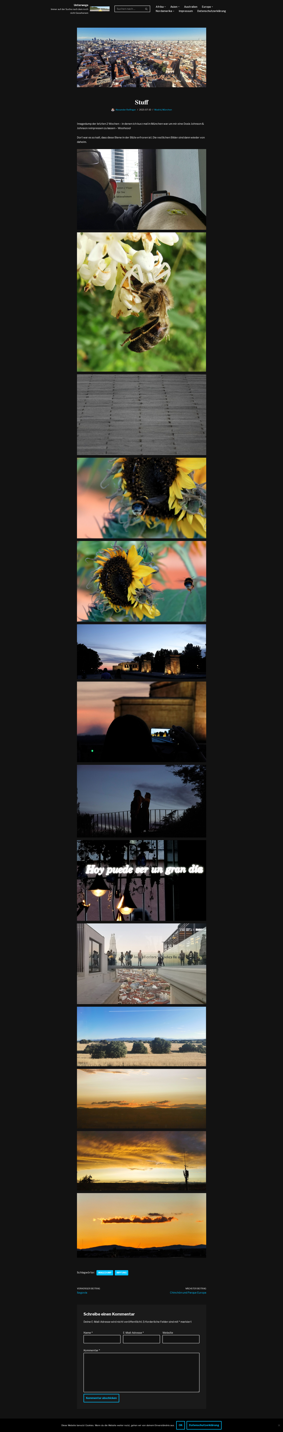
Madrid (157, 109)
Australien (190, 6)
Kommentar (92, 1350)
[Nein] (279, 1425)
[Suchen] (146, 9)
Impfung (121, 1272)
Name (88, 1332)
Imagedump (105, 1272)
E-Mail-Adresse (133, 1332)
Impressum (186, 11)
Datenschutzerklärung (211, 11)
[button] (165, 6)
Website (167, 1332)
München (167, 109)
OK (180, 1425)
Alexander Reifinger (125, 109)
